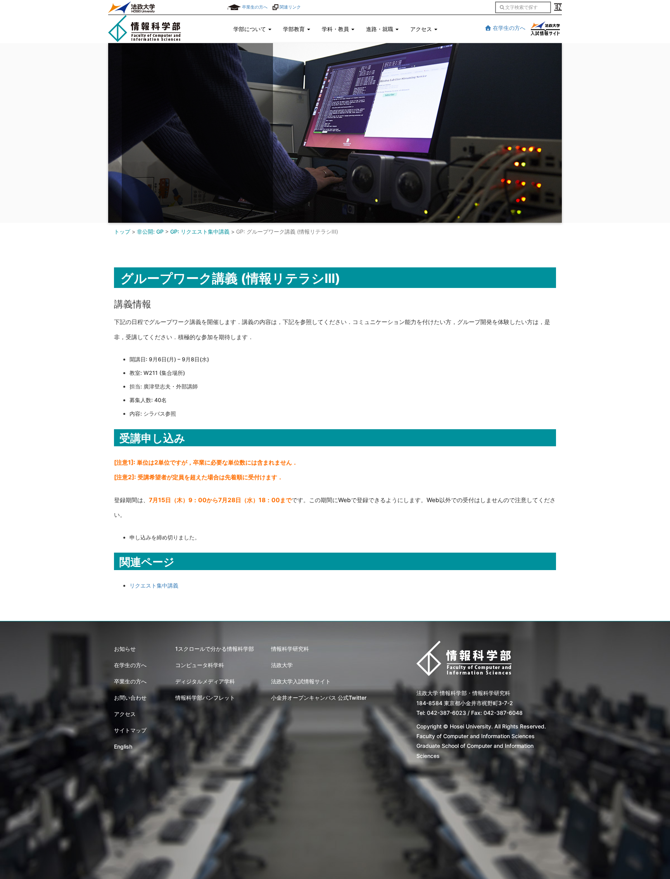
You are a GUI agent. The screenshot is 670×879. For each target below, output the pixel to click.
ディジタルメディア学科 (205, 681)
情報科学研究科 (290, 648)
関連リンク (289, 7)
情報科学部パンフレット (205, 697)
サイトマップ (130, 730)
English (123, 746)
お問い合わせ (130, 697)
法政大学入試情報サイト (301, 681)
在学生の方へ (508, 27)
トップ (122, 231)
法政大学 (282, 665)
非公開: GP (150, 231)
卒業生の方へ (254, 7)
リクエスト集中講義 (154, 585)
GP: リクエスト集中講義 (200, 231)
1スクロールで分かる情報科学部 (214, 648)
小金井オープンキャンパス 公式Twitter (318, 697)
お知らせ (125, 648)
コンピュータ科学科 (199, 665)
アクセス (125, 714)
